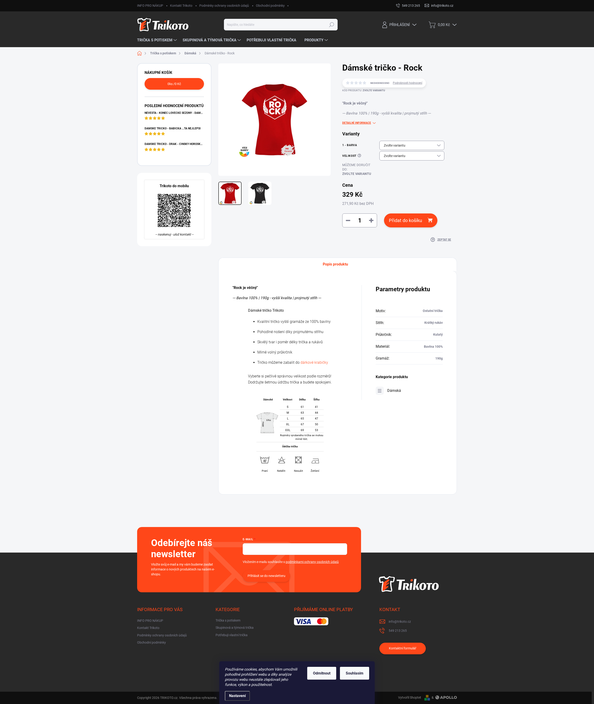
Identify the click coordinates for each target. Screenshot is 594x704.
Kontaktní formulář (402, 648)
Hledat (331, 24)
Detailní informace (356, 122)
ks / (174, 84)
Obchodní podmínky (270, 5)
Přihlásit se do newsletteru (266, 576)
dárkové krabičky (314, 362)
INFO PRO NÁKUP (150, 5)
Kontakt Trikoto (181, 5)
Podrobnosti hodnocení (407, 83)
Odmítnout (321, 673)
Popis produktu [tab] (335, 264)
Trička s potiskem (228, 620)
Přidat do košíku (405, 220)
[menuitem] (157, 40)
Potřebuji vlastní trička (232, 635)
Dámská (394, 390)
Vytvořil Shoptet (409, 697)
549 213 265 (398, 630)
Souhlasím (354, 673)
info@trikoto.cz (400, 621)
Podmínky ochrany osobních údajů (224, 5)
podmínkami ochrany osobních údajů (312, 562)
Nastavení (237, 696)
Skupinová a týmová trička (235, 627)
